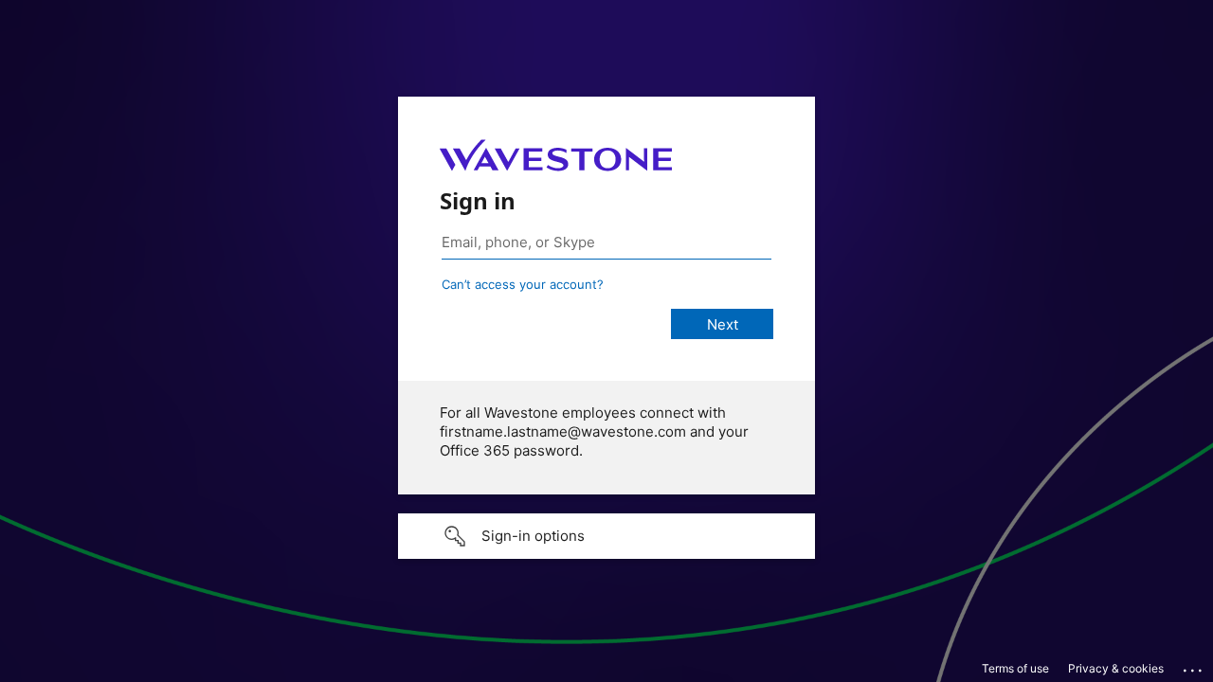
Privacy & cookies (1116, 668)
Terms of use (1015, 668)
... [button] (1194, 665)
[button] (606, 536)
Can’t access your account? (523, 284)
